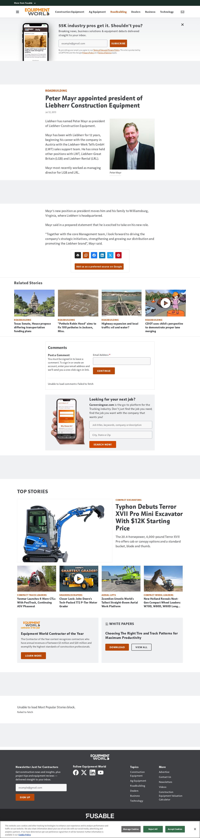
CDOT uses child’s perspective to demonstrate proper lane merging (164, 327)
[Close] (195, 829)
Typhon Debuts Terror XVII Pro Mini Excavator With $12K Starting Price (149, 517)
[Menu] (17, 12)
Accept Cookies (175, 829)
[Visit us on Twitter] (84, 772)
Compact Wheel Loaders (158, 595)
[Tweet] (110, 255)
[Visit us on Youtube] (100, 772)
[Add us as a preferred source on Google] (86, 255)
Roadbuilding (56, 90)
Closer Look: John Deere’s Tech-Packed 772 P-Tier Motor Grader (78, 602)
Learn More (33, 655)
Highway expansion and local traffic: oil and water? (120, 325)
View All (141, 647)
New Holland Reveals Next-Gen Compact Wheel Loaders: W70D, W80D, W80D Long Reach (162, 602)
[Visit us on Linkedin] (92, 772)
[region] (100, 829)
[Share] (94, 255)
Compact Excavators (128, 500)
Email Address (101, 355)
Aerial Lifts (109, 595)
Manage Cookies (131, 829)
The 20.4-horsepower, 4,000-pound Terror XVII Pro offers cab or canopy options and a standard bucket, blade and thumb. (148, 541)
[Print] (78, 255)
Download (117, 647)
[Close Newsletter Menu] (182, 24)
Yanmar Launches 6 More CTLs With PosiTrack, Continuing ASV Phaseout (36, 602)
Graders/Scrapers (70, 595)
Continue (104, 370)
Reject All (153, 829)
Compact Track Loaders (32, 595)
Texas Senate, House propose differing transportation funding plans (32, 327)
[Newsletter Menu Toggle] (182, 12)
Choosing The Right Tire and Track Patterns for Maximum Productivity (141, 635)
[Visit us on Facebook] (76, 772)
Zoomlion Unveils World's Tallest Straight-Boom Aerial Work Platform (120, 602)
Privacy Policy (88, 52)
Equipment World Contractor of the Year (52, 634)
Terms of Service (105, 52)
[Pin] (118, 255)
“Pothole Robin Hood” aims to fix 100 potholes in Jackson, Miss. (77, 327)
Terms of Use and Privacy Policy (106, 50)
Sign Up (25, 797)
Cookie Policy (24, 834)
